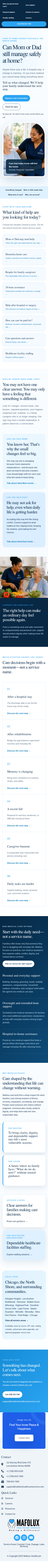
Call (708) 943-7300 (24, 24)
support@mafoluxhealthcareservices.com (21, 1401)
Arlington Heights (13, 1299)
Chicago (34, 1315)
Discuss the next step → (19, 713)
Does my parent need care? (10, 5)
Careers (29, 18)
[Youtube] (31, 1537)
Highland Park (22, 1305)
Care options (30, 5)
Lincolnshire (28, 1299)
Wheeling (9, 1305)
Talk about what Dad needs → (21, 541)
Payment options (9, 12)
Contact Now (24, 1438)
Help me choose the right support (18, 964)
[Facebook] (17, 1537)
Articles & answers (33, 12)
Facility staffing (8, 18)
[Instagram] (24, 1537)
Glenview (21, 1302)
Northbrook (10, 1302)
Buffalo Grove (33, 1302)
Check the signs (11, 107)
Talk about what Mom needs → (21, 483)
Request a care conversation (16, 98)
